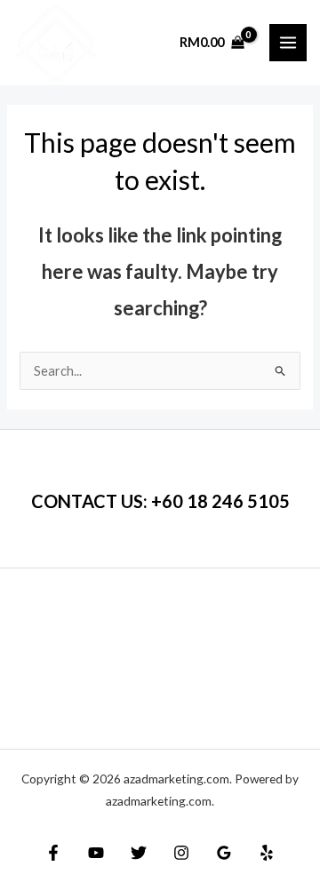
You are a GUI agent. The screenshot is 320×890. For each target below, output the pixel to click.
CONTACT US (87, 501)
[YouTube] (96, 853)
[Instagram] (181, 853)
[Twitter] (139, 853)
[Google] (224, 853)
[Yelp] (267, 853)
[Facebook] (53, 853)
